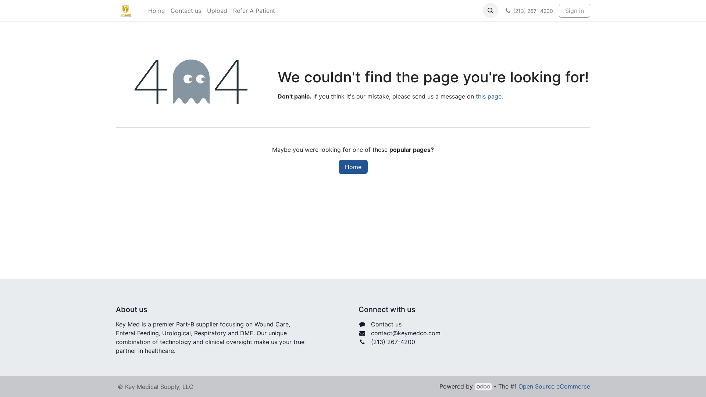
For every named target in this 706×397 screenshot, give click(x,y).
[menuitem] (156, 10)
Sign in (574, 10)
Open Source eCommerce (554, 386)
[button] (490, 10)
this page (489, 96)
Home (353, 167)
